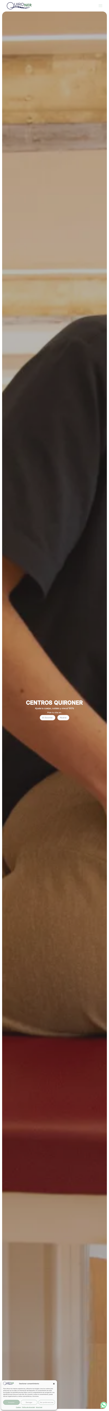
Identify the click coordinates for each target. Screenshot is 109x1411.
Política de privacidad (28, 1407)
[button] (54, 1384)
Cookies (18, 1407)
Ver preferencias (46, 1402)
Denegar (29, 1402)
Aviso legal (39, 1407)
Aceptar (11, 1402)
